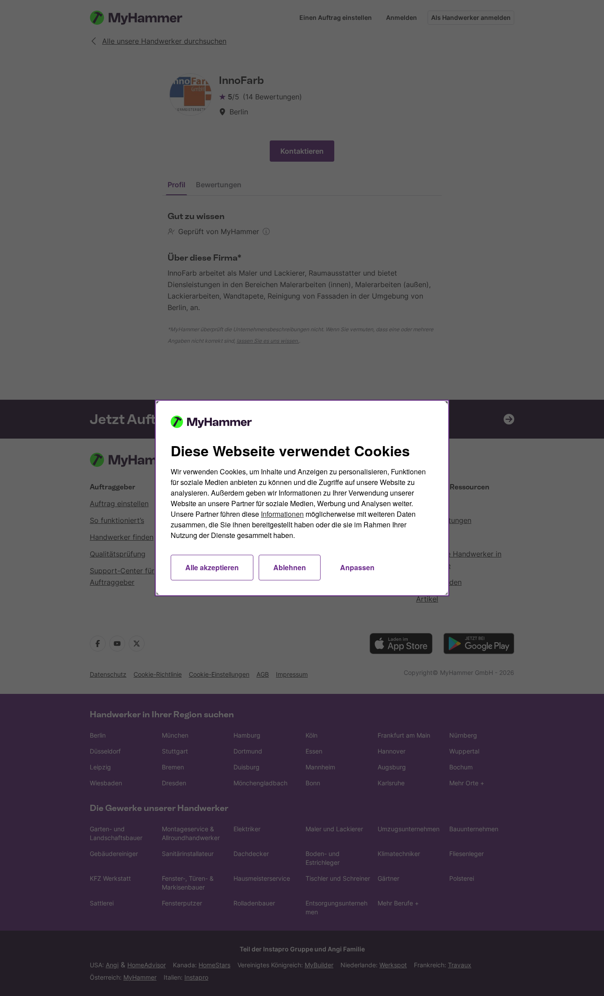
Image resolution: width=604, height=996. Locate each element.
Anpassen (357, 567)
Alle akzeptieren (212, 567)
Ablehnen (289, 567)
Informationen (282, 514)
